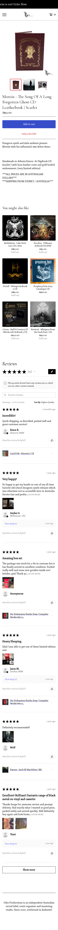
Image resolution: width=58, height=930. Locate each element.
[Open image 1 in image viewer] (29, 50)
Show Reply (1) (11, 524)
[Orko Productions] (29, 14)
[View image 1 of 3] (16, 84)
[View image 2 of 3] (29, 84)
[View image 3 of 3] (42, 84)
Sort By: (37, 402)
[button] (34, 371)
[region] (29, 4)
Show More (34, 494)
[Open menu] (4, 14)
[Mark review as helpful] (52, 440)
